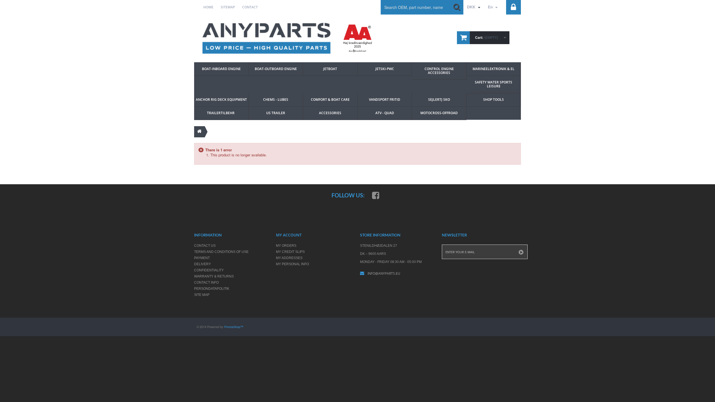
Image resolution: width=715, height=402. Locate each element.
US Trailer (275, 113)
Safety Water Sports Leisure (494, 84)
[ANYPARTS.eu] (266, 38)
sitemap (228, 7)
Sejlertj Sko (439, 99)
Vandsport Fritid (384, 99)
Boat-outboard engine (276, 69)
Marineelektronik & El (493, 69)
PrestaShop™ (233, 327)
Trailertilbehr (221, 113)
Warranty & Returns (214, 276)
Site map (201, 295)
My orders (286, 246)
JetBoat (330, 69)
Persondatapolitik (211, 289)
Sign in (508, 4)
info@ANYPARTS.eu (384, 273)
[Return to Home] (199, 131)
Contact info (206, 282)
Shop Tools (493, 99)
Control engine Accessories (440, 71)
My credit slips (290, 252)
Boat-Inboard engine (221, 69)
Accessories (330, 113)
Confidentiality (209, 270)
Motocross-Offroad (439, 113)
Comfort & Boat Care (330, 99)
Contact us (205, 246)
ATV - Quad (384, 113)
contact (250, 7)
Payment (202, 258)
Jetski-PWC (384, 69)
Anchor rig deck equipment (221, 99)
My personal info (292, 264)
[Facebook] (375, 195)
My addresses (289, 258)
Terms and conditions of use (221, 252)
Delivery (202, 264)
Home (208, 7)
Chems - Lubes (275, 99)
